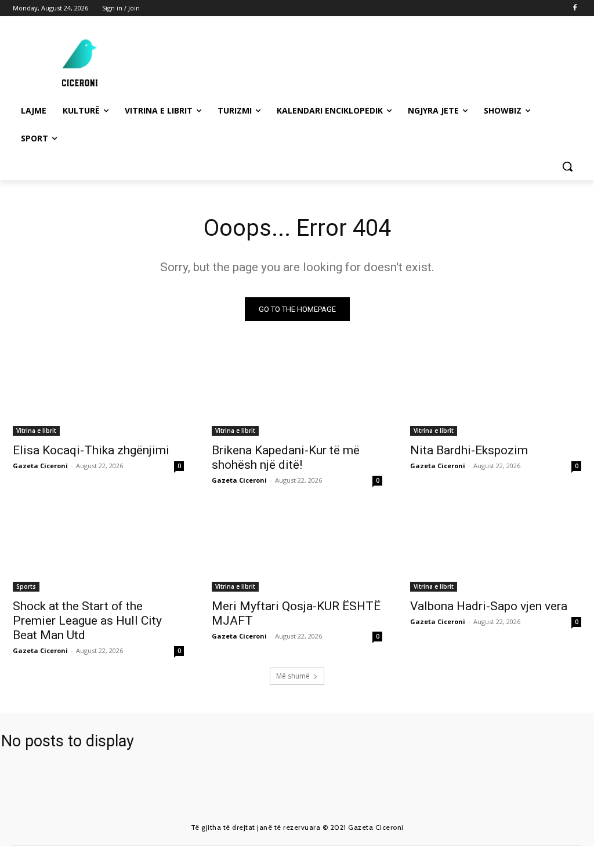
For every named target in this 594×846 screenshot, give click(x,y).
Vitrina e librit (36, 430)
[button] (567, 166)
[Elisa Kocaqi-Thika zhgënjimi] (98, 392)
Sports (26, 586)
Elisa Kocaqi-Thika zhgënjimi (91, 450)
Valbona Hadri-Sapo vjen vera (488, 606)
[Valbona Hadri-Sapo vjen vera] (495, 549)
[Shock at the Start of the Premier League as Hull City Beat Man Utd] (98, 549)
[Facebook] (574, 8)
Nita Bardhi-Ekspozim (469, 450)
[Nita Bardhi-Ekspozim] (495, 392)
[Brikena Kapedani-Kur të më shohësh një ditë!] (297, 392)
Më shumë (293, 676)
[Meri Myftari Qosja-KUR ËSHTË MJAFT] (297, 549)
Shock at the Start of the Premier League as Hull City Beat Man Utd (87, 620)
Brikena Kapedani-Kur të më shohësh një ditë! (286, 457)
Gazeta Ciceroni (40, 465)
